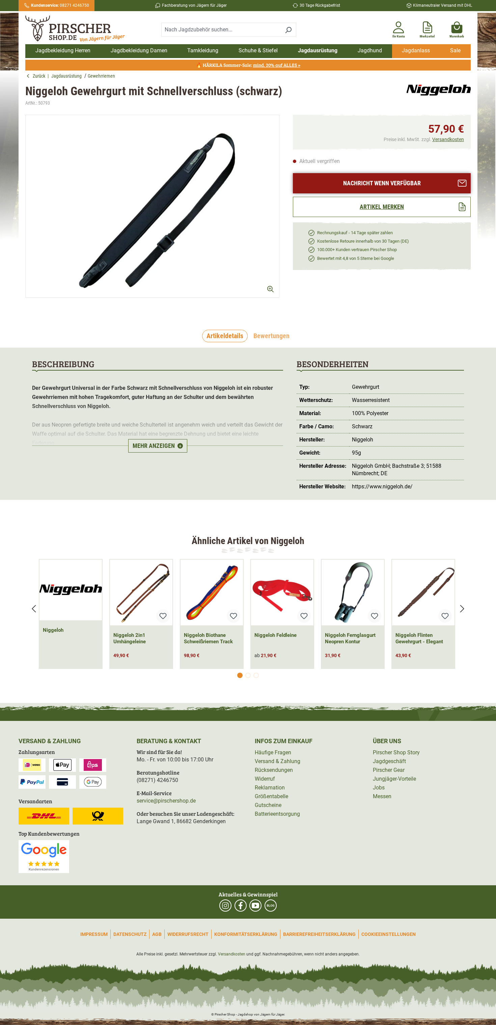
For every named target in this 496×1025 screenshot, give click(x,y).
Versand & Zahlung (277, 761)
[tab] (225, 336)
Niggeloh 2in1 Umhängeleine (129, 638)
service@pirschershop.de (166, 801)
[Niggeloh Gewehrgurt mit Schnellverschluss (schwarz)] (152, 206)
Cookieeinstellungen (388, 934)
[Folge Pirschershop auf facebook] (241, 905)
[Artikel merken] (163, 616)
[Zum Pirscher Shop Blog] (271, 905)
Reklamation (270, 787)
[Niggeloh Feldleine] (282, 592)
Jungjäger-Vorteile (394, 779)
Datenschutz (129, 934)
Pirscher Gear (389, 770)
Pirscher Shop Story (396, 752)
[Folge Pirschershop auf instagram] (225, 905)
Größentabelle (271, 796)
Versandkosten (448, 139)
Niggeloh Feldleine (275, 635)
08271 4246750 (60, 5)
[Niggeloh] (439, 96)
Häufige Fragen (273, 752)
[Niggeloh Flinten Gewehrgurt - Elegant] (423, 592)
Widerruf (265, 779)
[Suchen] (288, 30)
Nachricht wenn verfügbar (382, 183)
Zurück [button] (40, 76)
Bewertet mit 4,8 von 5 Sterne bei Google (355, 258)
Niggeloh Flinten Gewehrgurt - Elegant (419, 638)
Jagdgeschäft (389, 761)
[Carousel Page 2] (248, 675)
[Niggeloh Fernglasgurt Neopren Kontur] (353, 592)
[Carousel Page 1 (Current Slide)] (240, 675)
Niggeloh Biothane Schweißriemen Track (208, 638)
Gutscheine (268, 805)
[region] (152, 212)
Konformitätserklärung (245, 934)
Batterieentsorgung (277, 814)
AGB (157, 934)
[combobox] (221, 30)
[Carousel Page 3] (256, 675)
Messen (382, 796)
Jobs (379, 787)
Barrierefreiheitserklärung (319, 934)
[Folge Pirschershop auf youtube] (255, 905)
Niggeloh (53, 630)
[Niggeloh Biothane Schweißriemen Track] (212, 592)
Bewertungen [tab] (271, 336)
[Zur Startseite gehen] (78, 29)
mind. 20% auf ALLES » (276, 65)
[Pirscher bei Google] (43, 856)
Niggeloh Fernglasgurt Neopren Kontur (350, 638)
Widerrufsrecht (188, 934)
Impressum (94, 934)
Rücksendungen (274, 770)
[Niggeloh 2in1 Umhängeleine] (141, 592)
